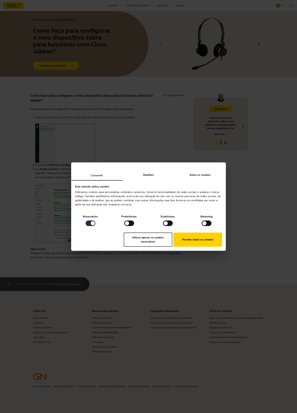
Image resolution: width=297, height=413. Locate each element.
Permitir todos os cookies (197, 239)
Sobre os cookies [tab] (200, 174)
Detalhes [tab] (148, 174)
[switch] (129, 223)
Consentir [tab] (97, 175)
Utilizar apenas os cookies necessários (148, 239)
